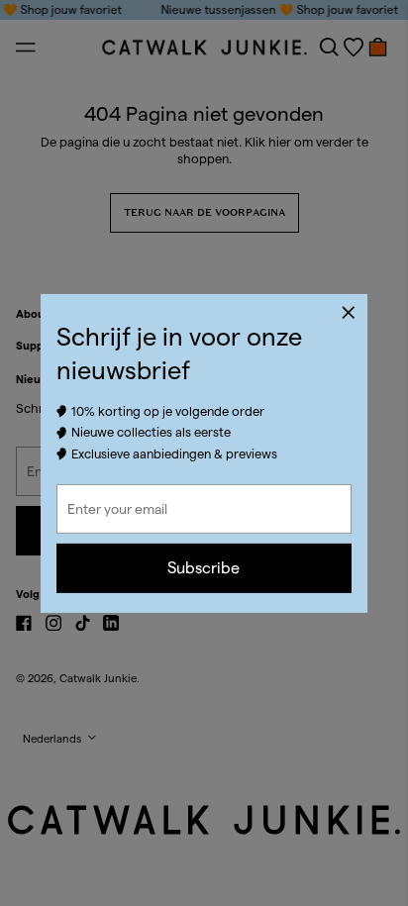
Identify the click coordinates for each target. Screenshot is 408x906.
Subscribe (203, 567)
